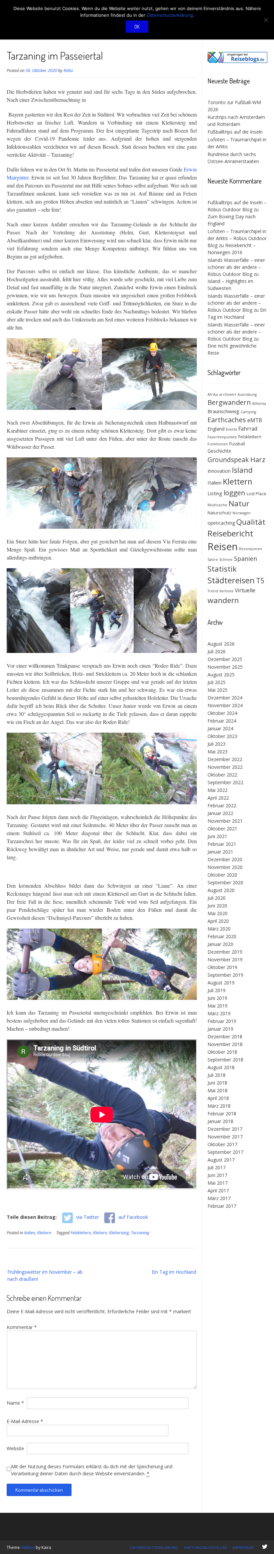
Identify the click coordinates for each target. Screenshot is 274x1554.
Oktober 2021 (222, 828)
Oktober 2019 (222, 967)
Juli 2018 (217, 1075)
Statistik (222, 569)
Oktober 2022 (222, 774)
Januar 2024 (220, 728)
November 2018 (225, 1044)
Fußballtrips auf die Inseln (235, 132)
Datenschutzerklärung (154, 1547)
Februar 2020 (222, 936)
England (216, 429)
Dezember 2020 (225, 859)
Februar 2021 (222, 844)
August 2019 (221, 982)
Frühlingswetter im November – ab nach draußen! (45, 1275)
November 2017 (225, 1136)
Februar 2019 (222, 1021)
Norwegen (242, 513)
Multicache (217, 505)
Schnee (226, 559)
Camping (248, 412)
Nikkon (28, 1547)
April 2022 (218, 798)
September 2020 (225, 882)
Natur (239, 503)
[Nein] (265, 19)
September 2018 (225, 1059)
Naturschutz (219, 513)
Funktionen (218, 444)
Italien (29, 1233)
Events (231, 429)
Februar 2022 (222, 805)
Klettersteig (119, 1233)
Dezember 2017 (225, 1129)
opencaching (221, 523)
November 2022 (225, 767)
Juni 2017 (217, 1175)
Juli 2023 (217, 744)
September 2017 (225, 1152)
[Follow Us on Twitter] (264, 1547)
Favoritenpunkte (222, 437)
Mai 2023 (218, 751)
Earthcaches (227, 419)
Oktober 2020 (222, 875)
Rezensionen (250, 548)
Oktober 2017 (222, 1144)
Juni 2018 (217, 1083)
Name (15, 1403)
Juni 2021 (217, 836)
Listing (215, 493)
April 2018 (218, 1098)
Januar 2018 (220, 1121)
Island (242, 470)
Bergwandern (229, 402)
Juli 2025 (217, 682)
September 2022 (225, 782)
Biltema (259, 403)
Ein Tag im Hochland (174, 1272)
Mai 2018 (218, 1090)
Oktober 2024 (222, 713)
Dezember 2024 (225, 697)
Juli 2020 (217, 898)
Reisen (223, 546)
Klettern (44, 1233)
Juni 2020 (217, 905)
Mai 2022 (218, 790)
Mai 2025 (218, 690)
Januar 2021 (220, 851)
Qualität (250, 522)
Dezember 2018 (225, 1036)
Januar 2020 (220, 944)
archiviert (227, 394)
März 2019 (219, 1013)
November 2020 (225, 867)
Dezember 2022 (225, 759)
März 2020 (219, 929)
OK (137, 26)
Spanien (245, 558)
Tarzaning (140, 1233)
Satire (213, 559)
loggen (234, 492)
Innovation (219, 471)
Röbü (68, 70)
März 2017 (219, 1198)
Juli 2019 (217, 990)
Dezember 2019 (225, 952)
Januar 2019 (220, 1029)
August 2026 (221, 644)
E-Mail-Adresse (25, 1421)
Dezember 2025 (225, 659)
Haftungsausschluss (205, 1547)
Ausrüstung (247, 394)
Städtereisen (231, 580)
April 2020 (218, 921)
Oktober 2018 (222, 1052)
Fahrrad (247, 428)
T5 (260, 580)
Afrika (213, 394)
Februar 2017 (222, 1206)
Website (15, 1448)
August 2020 (221, 890)
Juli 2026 (217, 651)
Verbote (226, 591)
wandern (223, 600)
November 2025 (225, 667)
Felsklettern (81, 1233)
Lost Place (256, 494)
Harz (257, 459)
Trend (213, 591)
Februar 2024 (222, 721)
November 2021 (225, 821)
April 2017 (218, 1190)
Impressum (243, 1547)
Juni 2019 (217, 998)
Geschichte (219, 451)
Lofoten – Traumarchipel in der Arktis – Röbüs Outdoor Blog (237, 238)
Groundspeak (228, 459)
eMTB (254, 420)
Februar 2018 (222, 1113)
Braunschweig (223, 411)
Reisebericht (230, 533)
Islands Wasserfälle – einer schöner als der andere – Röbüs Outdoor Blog (236, 267)
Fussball (237, 444)
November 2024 (225, 705)
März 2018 (219, 1106)
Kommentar (22, 1327)
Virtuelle (245, 590)
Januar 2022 (220, 813)
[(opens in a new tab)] (237, 61)
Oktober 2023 (222, 736)
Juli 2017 (217, 1167)
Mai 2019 (218, 1006)
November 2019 (225, 959)
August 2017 (221, 1160)
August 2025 (221, 674)
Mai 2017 (218, 1183)
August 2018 (221, 1067)
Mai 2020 (218, 913)
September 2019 (225, 975)
